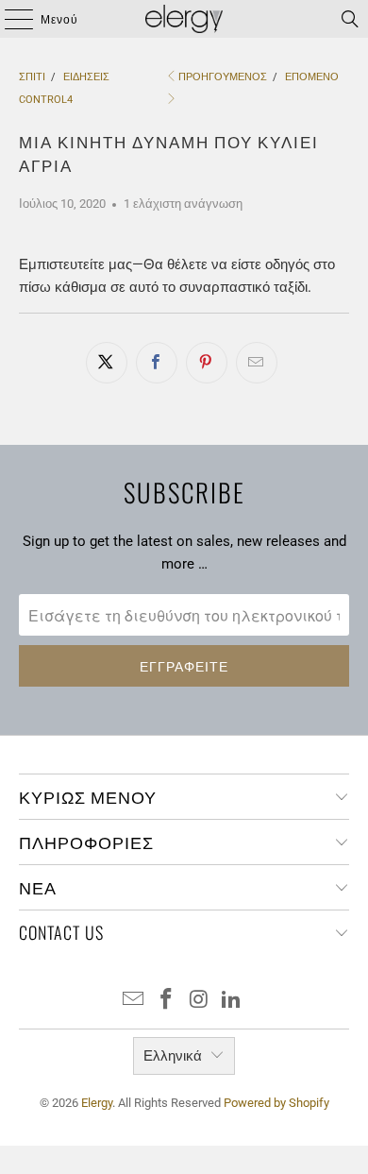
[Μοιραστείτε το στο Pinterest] (206, 362)
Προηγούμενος (222, 77)
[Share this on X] (106, 362)
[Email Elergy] (134, 1000)
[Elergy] (184, 19)
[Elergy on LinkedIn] (232, 1000)
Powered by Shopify (276, 1103)
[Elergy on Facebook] (167, 1000)
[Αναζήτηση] (350, 19)
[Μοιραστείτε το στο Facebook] (156, 362)
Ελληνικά (172, 1055)
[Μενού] (10, 19)
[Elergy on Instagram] (200, 1000)
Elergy (96, 1103)
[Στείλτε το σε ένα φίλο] (256, 362)
